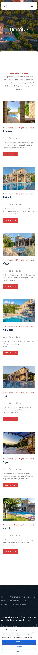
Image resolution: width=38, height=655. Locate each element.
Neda (6, 263)
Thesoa (7, 131)
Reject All (19, 651)
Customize (19, 646)
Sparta (7, 528)
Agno (6, 462)
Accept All (19, 641)
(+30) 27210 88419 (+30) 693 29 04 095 (23, 597)
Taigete (7, 197)
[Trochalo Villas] (6, 6)
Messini (8, 329)
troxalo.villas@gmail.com (18, 601)
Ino (5, 396)
